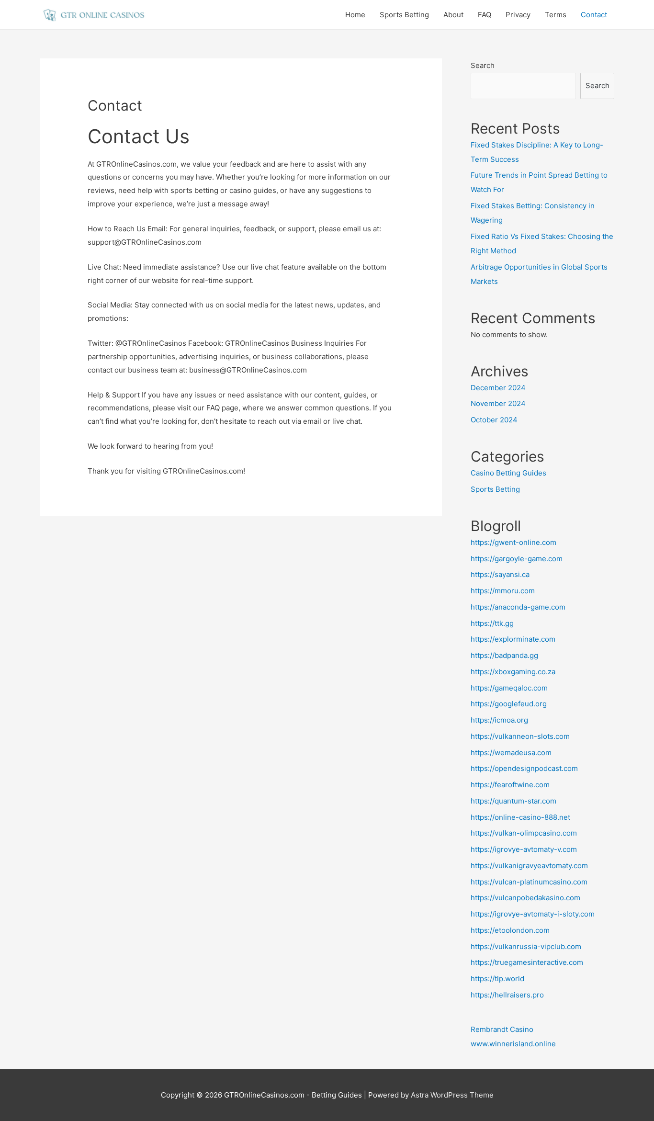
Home (355, 14)
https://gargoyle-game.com (517, 558)
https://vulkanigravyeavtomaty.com (529, 865)
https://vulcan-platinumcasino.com (529, 881)
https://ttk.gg (492, 623)
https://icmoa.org (499, 720)
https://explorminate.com (513, 639)
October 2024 (494, 419)
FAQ (484, 14)
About (453, 14)
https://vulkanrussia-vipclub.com (526, 946)
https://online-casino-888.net (520, 817)
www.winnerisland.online (513, 1043)
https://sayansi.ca (500, 574)
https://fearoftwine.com (510, 784)
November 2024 (498, 403)
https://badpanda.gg (504, 655)
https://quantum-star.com (513, 800)
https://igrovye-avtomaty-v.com (524, 849)
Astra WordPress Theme (452, 1094)
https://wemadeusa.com (511, 752)
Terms (555, 14)
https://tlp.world (497, 978)
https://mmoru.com (503, 590)
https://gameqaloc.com (509, 687)
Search (483, 65)
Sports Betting (404, 14)
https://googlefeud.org (509, 703)
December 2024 (498, 387)
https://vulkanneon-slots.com (520, 736)
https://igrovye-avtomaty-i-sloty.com (533, 913)
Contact (594, 14)
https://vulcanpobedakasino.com (525, 897)
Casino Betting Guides (508, 472)
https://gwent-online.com (513, 542)
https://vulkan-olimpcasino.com (524, 833)
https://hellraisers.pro (507, 994)
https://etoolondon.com (510, 930)
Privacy (518, 14)
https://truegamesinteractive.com (527, 962)
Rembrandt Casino (502, 1029)
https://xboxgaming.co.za (513, 671)
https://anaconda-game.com (518, 606)
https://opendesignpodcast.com (524, 768)
